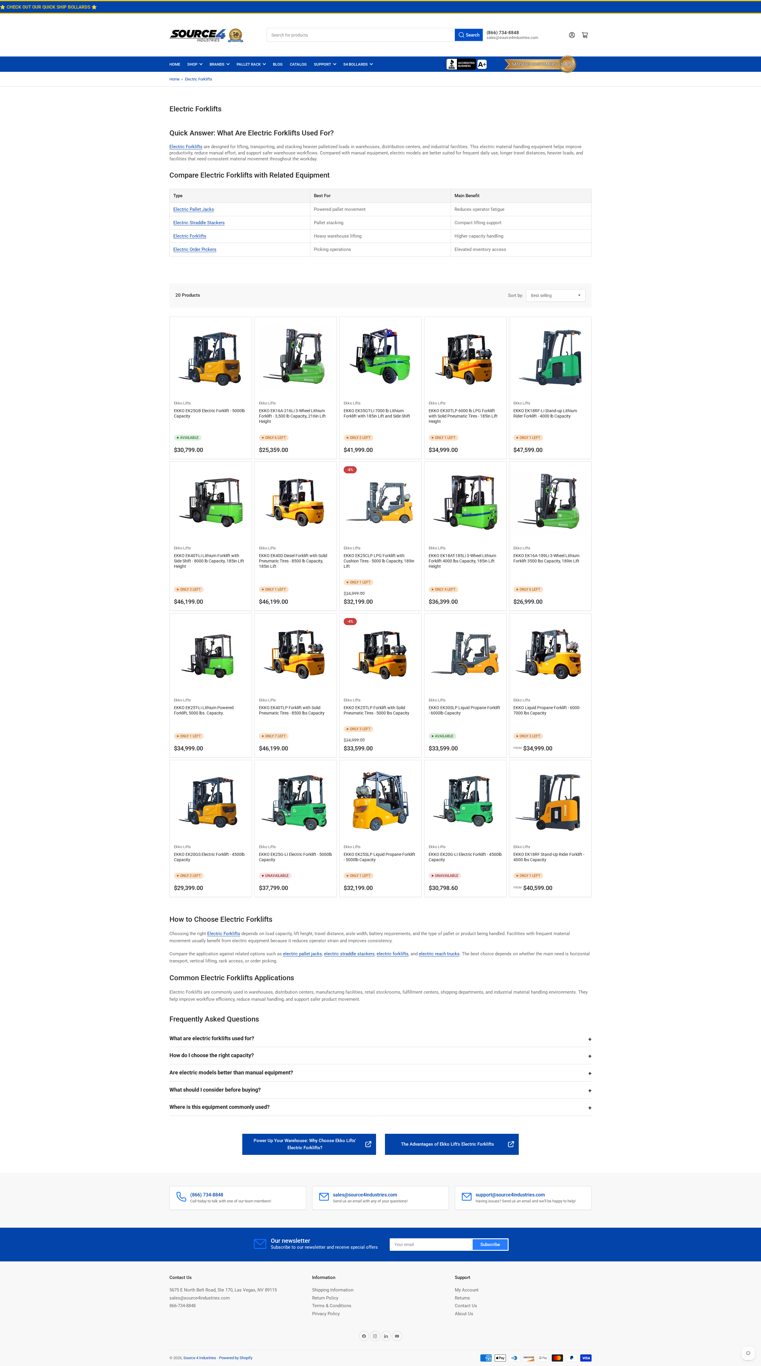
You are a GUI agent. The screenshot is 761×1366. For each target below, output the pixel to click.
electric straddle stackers (349, 953)
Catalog (298, 64)
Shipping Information (332, 1290)
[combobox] (375, 35)
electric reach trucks (439, 953)
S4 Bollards (355, 64)
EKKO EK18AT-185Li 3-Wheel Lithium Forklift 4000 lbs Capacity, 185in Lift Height (462, 561)
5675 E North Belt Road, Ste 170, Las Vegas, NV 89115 (223, 1290)
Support (322, 64)
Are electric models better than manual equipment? (231, 1072)
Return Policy (325, 1298)
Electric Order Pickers (194, 249)
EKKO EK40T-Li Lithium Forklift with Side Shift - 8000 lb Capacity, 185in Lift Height (209, 561)
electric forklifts (392, 953)
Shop (192, 64)
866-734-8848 (182, 1305)
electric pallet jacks (302, 953)
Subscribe (490, 1244)
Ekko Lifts (182, 403)
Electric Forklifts (198, 79)
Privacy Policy (326, 1313)
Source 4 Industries (199, 1358)
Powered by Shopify (235, 1358)
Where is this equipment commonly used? (219, 1107)
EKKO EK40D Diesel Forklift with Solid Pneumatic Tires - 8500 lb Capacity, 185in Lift (293, 561)
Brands (217, 64)
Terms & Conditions (331, 1305)
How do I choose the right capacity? (211, 1055)
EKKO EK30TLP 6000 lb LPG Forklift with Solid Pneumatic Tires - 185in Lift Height (463, 416)
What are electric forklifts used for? (211, 1038)
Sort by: (515, 295)
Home (174, 64)
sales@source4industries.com (199, 1298)
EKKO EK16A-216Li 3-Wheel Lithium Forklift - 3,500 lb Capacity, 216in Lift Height (292, 416)
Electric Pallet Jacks (193, 209)
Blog (278, 64)
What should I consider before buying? (215, 1090)
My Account (467, 1290)
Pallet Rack (249, 64)
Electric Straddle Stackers (199, 222)
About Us (464, 1313)
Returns (462, 1298)
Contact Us (466, 1305)
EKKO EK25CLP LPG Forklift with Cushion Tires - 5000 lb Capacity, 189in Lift (379, 561)
